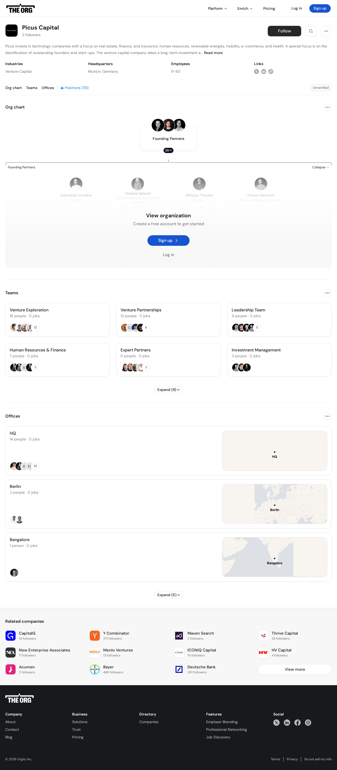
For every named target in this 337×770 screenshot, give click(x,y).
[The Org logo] (19, 698)
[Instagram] (308, 722)
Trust (76, 729)
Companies (148, 721)
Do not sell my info (318, 759)
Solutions (79, 721)
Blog (8, 737)
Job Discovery (218, 737)
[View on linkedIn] (263, 71)
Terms (275, 759)
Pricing (77, 737)
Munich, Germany (103, 71)
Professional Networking (226, 729)
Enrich (242, 8)
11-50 (175, 71)
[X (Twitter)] (276, 722)
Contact (12, 729)
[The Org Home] (20, 8)
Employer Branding (222, 721)
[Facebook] (297, 722)
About (10, 721)
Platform (215, 8)
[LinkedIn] (287, 722)
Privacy (292, 759)
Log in (296, 8)
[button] (168, 139)
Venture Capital (18, 71)
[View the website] (270, 71)
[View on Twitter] (256, 71)
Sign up (320, 8)
